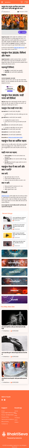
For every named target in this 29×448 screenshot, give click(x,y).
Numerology (14, 262)
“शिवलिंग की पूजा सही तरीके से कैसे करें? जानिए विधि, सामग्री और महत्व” (19, 243)
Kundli (14, 299)
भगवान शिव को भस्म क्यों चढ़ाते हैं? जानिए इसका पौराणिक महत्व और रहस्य (19, 226)
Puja (16, 413)
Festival (14, 290)
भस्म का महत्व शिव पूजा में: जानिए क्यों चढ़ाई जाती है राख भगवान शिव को (19, 218)
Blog (16, 415)
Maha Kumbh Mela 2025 (15, 137)
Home (16, 411)
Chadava (17, 417)
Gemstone (14, 281)
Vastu (15, 253)
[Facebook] (2, 400)
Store (16, 420)
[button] (2, 2)
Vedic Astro (14, 272)
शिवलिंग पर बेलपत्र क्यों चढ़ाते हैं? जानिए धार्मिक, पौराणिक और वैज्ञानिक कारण (19, 234)
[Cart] (22, 2)
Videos (16, 422)
